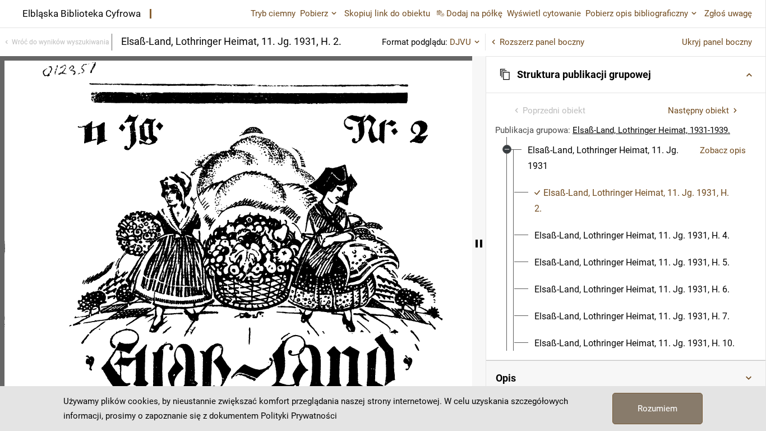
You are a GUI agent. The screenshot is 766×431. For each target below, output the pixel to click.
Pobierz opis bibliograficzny (636, 13)
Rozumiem (657, 409)
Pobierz (314, 13)
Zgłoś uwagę (728, 13)
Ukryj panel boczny (717, 42)
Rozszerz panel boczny (542, 42)
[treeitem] (625, 260)
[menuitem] (609, 158)
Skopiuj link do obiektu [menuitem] (387, 13)
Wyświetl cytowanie (544, 13)
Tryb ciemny (273, 13)
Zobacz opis (723, 150)
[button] (625, 75)
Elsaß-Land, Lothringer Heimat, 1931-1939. (651, 130)
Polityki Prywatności (299, 416)
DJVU (460, 42)
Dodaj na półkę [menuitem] (474, 13)
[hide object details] (479, 243)
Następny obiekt (698, 111)
